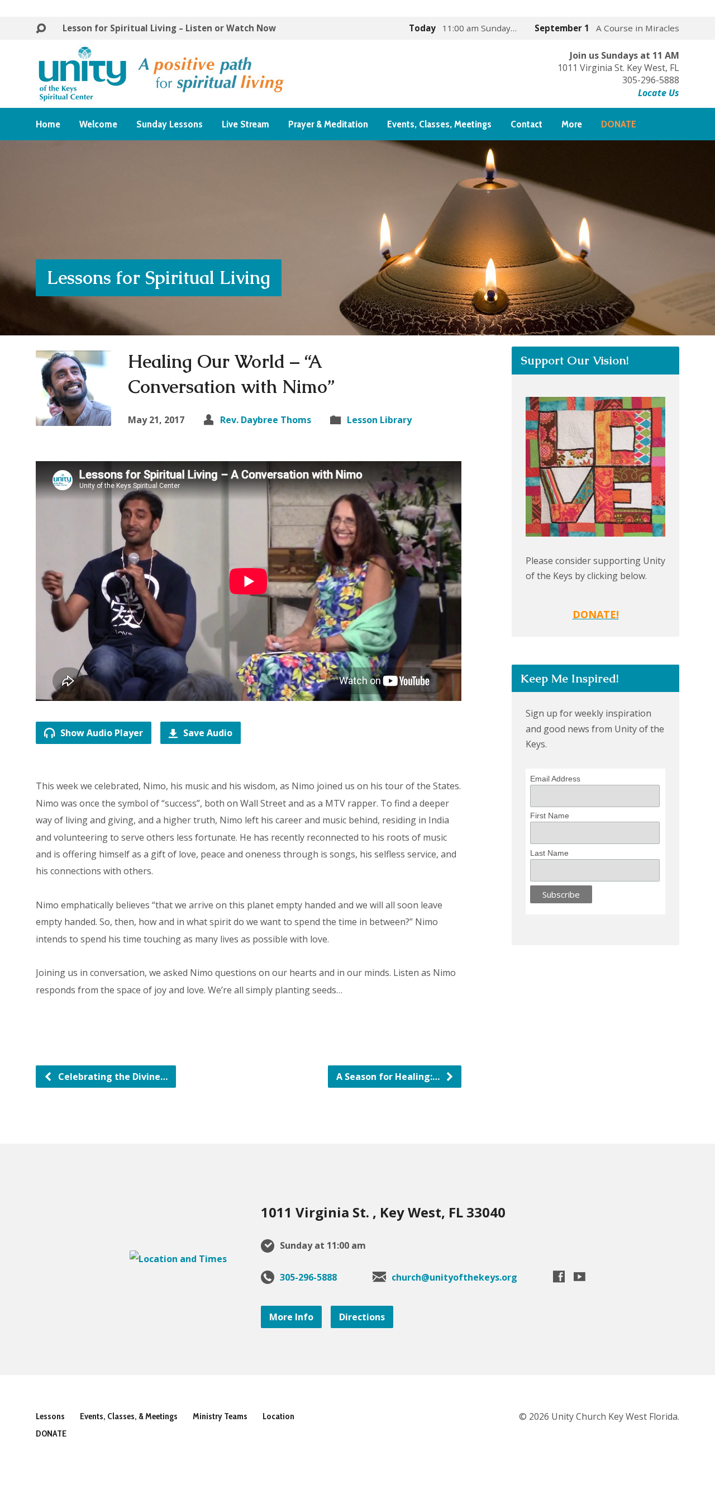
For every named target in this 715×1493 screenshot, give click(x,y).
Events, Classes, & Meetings (129, 1416)
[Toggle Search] (41, 29)
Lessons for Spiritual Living (158, 277)
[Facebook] (559, 1276)
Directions (362, 1317)
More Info (291, 1317)
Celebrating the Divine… (112, 1076)
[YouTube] (579, 1276)
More (571, 124)
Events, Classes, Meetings (439, 124)
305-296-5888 (308, 1277)
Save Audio (206, 733)
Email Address (555, 778)
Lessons (50, 1416)
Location (278, 1416)
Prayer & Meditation (328, 124)
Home (48, 124)
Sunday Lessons (169, 124)
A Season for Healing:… (389, 1076)
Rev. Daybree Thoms (265, 420)
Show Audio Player (100, 733)
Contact (526, 124)
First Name (549, 815)
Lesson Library (379, 420)
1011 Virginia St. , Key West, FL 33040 (383, 1212)
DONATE (51, 1433)
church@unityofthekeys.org (454, 1277)
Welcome (98, 124)
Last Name (549, 853)
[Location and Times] (178, 1259)
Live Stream (245, 124)
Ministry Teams (220, 1416)
